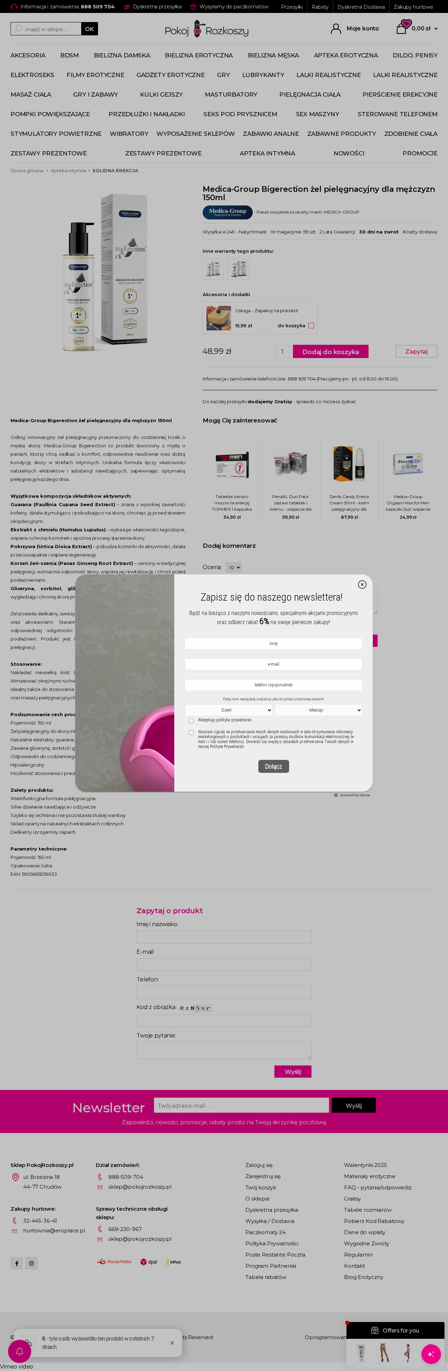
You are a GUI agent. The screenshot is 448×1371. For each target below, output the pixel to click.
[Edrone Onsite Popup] (224, 685)
